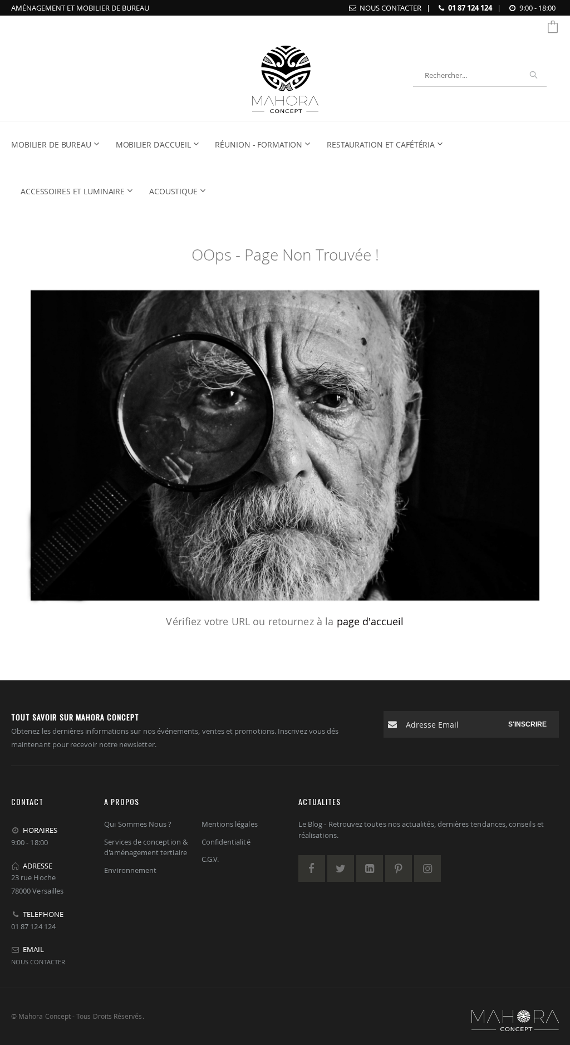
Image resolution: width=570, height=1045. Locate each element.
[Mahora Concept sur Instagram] (427, 868)
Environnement (130, 870)
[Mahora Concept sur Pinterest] (398, 868)
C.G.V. (210, 859)
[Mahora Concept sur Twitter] (340, 868)
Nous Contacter (390, 8)
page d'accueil (370, 621)
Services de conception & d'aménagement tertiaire (146, 847)
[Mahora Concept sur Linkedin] (369, 868)
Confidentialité (226, 842)
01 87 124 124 (470, 8)
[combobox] (480, 75)
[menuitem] (58, 144)
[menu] (278, 168)
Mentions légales (230, 824)
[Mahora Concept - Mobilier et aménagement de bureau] (285, 75)
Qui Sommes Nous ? (137, 824)
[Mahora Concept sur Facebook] (311, 868)
